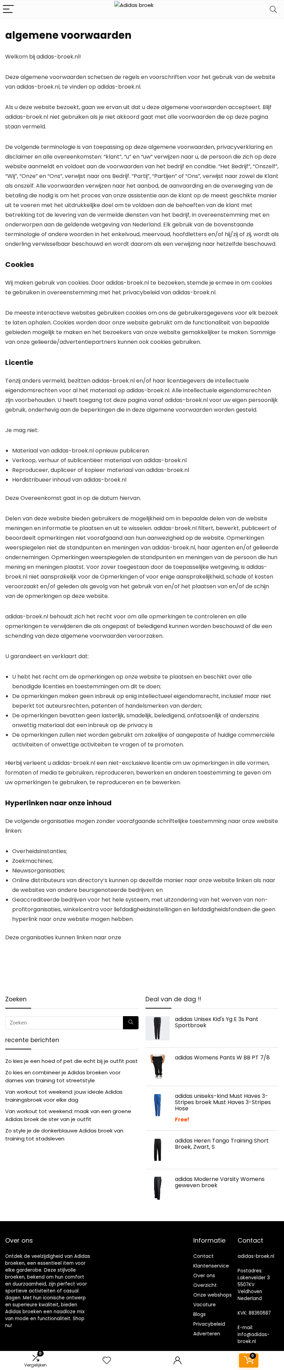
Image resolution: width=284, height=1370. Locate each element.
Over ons (204, 1275)
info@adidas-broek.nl (253, 1338)
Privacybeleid (209, 1323)
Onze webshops (212, 1294)
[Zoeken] (131, 1022)
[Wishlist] (107, 1360)
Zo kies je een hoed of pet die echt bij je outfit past (71, 1061)
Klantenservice (211, 1265)
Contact (203, 1256)
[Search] (273, 9)
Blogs (199, 1314)
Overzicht (205, 1285)
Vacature (204, 1304)
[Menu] (8, 9)
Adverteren (206, 1333)
